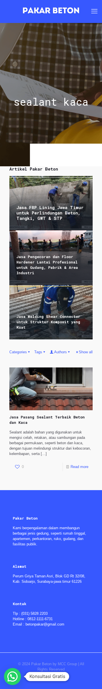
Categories (18, 352)
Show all (86, 352)
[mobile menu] (94, 11)
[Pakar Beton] (51, 11)
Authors (60, 352)
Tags (38, 352)
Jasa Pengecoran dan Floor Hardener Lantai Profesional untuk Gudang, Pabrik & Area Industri (47, 264)
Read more (79, 467)
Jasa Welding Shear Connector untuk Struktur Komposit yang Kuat (48, 322)
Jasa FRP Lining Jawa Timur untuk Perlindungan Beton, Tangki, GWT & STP (50, 213)
